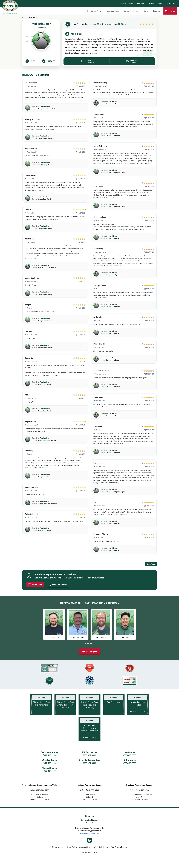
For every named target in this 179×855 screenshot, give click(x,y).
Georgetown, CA (100, 149)
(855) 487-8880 (59, 584)
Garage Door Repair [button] (112, 11)
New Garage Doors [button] (94, 11)
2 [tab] (88, 644)
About (131, 4)
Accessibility (84, 847)
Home (123, 4)
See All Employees (89, 651)
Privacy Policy (71, 847)
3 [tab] (91, 644)
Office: (39, 790)
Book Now (37, 584)
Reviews (24, 17)
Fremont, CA (31, 179)
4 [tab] (94, 644)
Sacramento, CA (32, 398)
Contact (147, 11)
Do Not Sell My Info (100, 847)
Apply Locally (170, 4)
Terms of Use (57, 847)
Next (140, 624)
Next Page (151, 564)
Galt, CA (29, 454)
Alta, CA (29, 308)
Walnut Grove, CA (32, 281)
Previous (38, 624)
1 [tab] (85, 644)
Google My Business (89, 840)
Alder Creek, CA (32, 86)
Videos (159, 4)
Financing (151, 4)
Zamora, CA (99, 186)
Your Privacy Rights (119, 847)
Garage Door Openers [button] (132, 11)
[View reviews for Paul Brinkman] (27, 108)
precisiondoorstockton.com (89, 833)
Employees (140, 4)
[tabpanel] (43, 624)
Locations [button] (157, 11)
